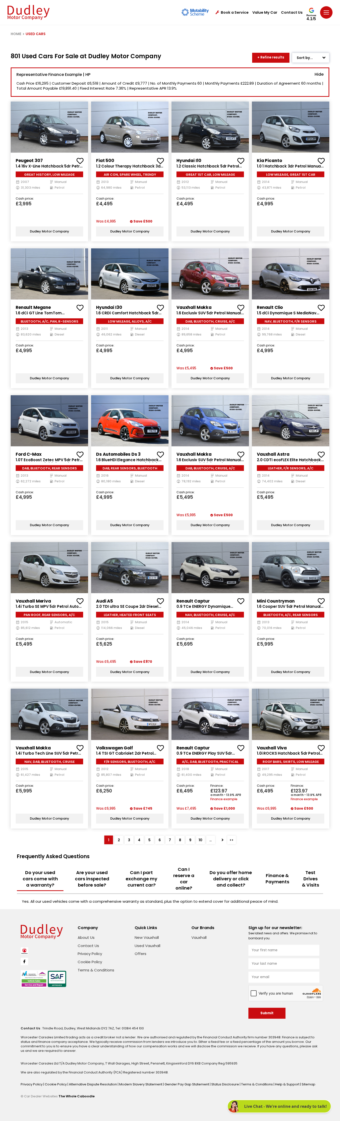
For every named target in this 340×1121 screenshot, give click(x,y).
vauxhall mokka (194, 307)
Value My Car (264, 12)
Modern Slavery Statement (141, 1084)
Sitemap (308, 1084)
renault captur (193, 601)
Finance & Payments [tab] (277, 878)
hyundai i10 (188, 161)
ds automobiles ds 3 (118, 454)
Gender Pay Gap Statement (187, 1084)
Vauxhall (199, 937)
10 (200, 840)
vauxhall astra (273, 454)
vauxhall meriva (33, 601)
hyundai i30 (109, 307)
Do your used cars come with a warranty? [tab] (40, 878)
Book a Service (235, 12)
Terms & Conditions (96, 970)
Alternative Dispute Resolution (93, 1084)
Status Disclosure (225, 1084)
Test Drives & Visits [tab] (310, 878)
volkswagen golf (114, 748)
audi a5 (104, 601)
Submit (267, 1013)
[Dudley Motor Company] (28, 12)
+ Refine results (270, 57)
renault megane (33, 307)
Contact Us (292, 12)
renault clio (270, 307)
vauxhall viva (272, 748)
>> (231, 840)
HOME (16, 33)
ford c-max (29, 454)
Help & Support (287, 1084)
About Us (86, 937)
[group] (49, 127)
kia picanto (269, 161)
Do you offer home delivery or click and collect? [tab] (231, 878)
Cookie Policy (90, 961)
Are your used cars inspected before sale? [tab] (92, 878)
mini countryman (276, 601)
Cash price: (25, 198)
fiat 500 (105, 161)
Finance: (217, 785)
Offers (140, 953)
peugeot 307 (29, 161)
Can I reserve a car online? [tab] (183, 878)
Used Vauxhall (147, 945)
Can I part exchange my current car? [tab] (141, 878)
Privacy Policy (90, 953)
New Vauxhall (147, 937)
